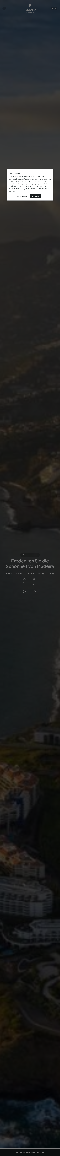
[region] (30, 185)
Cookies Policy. (13, 191)
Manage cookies (21, 196)
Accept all (35, 196)
